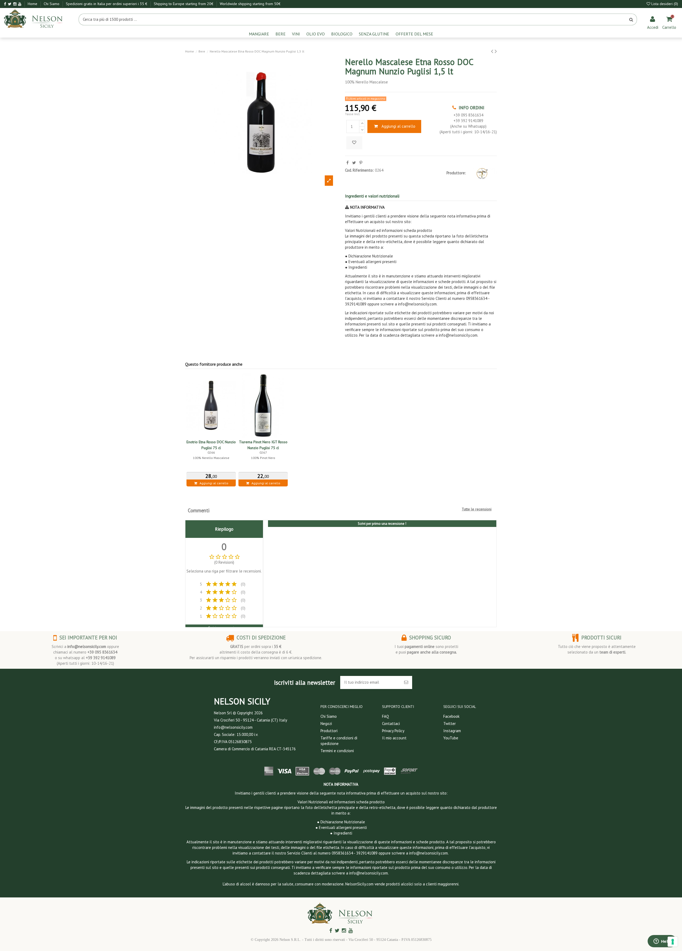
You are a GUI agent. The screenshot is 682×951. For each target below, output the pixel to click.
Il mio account (394, 737)
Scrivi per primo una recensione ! (382, 523)
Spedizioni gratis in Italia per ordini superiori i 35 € (107, 3)
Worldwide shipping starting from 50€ (250, 3)
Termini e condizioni (337, 750)
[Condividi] (347, 162)
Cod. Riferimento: (359, 170)
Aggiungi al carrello (398, 126)
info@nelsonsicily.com (86, 646)
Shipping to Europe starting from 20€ (184, 3)
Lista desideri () (664, 3)
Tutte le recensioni (477, 509)
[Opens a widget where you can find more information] (662, 941)
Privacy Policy (393, 730)
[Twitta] (354, 162)
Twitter (449, 723)
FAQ (385, 716)
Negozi (326, 723)
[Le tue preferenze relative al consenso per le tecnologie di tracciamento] (673, 942)
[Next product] (496, 51)
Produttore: (456, 172)
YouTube (450, 737)
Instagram (452, 730)
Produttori (329, 730)
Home (33, 3)
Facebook (451, 716)
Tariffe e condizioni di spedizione (338, 740)
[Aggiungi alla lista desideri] (354, 142)
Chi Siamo (52, 3)
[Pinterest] (360, 162)
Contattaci (391, 723)
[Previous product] (493, 51)
